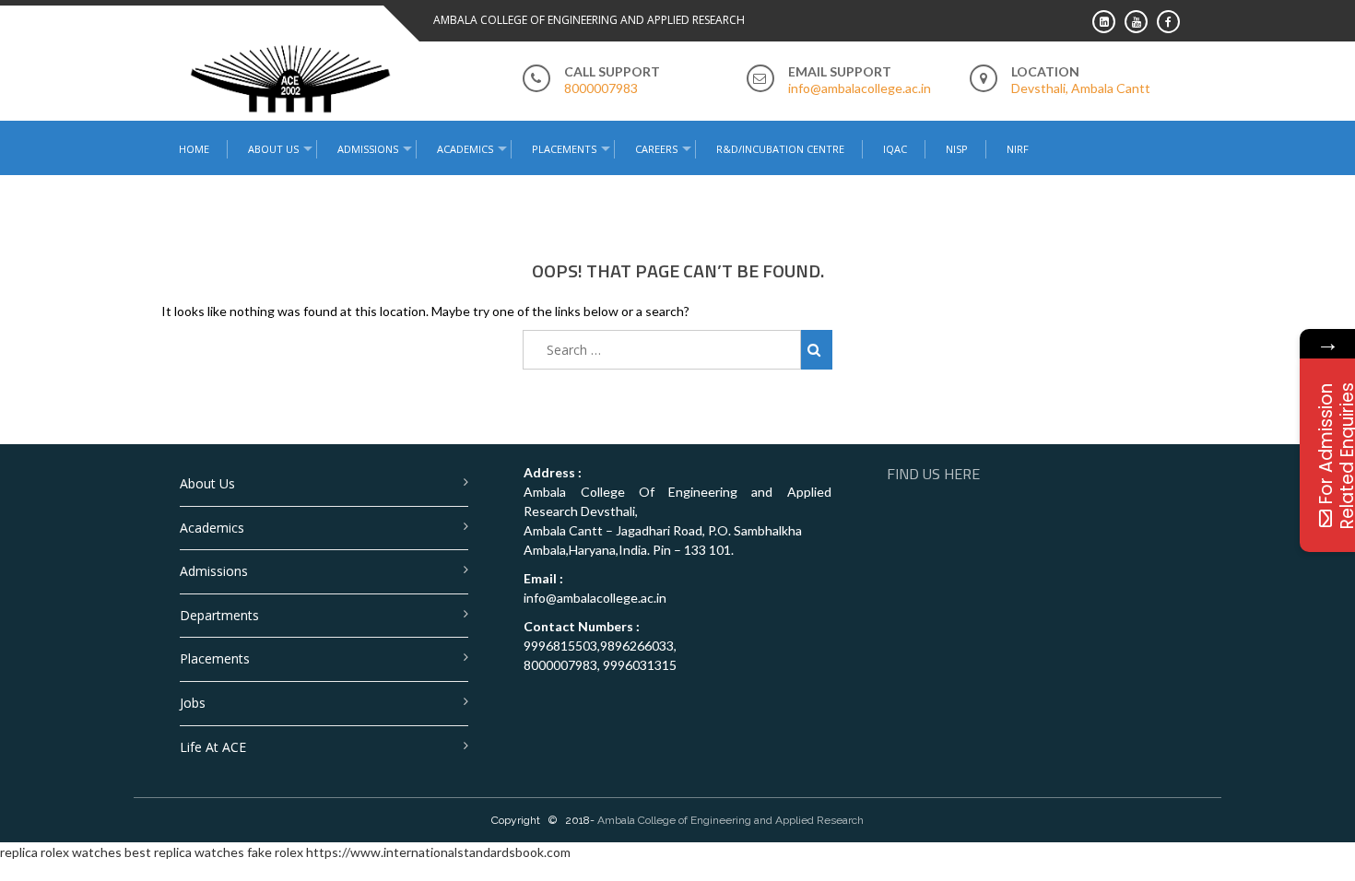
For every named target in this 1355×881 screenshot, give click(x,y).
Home (194, 149)
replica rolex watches (61, 852)
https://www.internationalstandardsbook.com (438, 852)
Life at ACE (213, 747)
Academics (212, 527)
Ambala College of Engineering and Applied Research (730, 820)
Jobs (193, 702)
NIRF (1018, 149)
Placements (564, 149)
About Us (207, 483)
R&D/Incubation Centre (780, 149)
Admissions (214, 571)
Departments (219, 615)
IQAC (895, 149)
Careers (656, 149)
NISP (957, 149)
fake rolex (275, 852)
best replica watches (184, 852)
